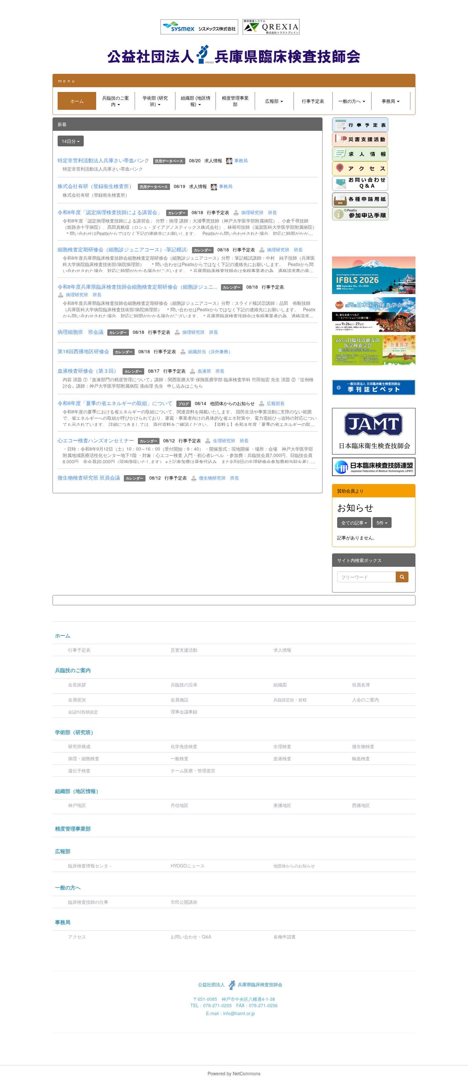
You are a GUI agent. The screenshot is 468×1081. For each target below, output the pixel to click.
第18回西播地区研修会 (83, 351)
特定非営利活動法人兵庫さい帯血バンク (103, 160)
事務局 (241, 160)
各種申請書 (284, 936)
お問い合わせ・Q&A (191, 936)
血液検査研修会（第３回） (88, 370)
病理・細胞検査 (83, 758)
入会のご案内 (365, 699)
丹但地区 (179, 805)
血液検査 (282, 758)
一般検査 (179, 758)
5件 (381, 522)
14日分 (69, 141)
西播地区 (361, 805)
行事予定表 (79, 650)
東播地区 (282, 805)
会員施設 (179, 699)
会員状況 (77, 699)
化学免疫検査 (184, 746)
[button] (115, 101)
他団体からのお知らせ (294, 866)
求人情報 (282, 650)
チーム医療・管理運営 (193, 770)
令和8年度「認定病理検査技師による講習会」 (110, 212)
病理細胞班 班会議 (80, 331)
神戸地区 (77, 805)
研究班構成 (79, 746)
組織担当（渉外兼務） (210, 351)
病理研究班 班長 (259, 212)
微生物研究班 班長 (219, 477)
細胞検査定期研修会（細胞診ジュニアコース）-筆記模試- (123, 249)
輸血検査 (361, 758)
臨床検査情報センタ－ (90, 865)
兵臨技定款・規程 (290, 700)
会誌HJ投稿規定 (83, 712)
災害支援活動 (184, 650)
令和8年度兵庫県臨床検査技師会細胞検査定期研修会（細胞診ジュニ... (137, 286)
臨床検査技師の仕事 (89, 902)
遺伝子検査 (79, 770)
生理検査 (282, 746)
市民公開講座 (184, 902)
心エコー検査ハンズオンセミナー (96, 440)
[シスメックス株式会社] (199, 26)
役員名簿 (361, 684)
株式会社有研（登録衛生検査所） (96, 186)
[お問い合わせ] (360, 183)
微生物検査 (363, 746)
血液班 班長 (211, 371)
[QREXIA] (271, 26)
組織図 (280, 684)
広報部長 (276, 403)
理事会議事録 (184, 711)
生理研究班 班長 (231, 440)
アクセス (77, 936)
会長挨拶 (77, 684)
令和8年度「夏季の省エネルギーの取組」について (115, 403)
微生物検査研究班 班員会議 (89, 477)
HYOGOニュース (188, 865)
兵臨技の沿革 (184, 684)
